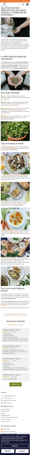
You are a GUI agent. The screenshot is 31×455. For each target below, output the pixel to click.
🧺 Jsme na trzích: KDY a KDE (8, 431)
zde (8, 442)
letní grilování (4, 304)
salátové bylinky (18, 203)
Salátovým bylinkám (17, 109)
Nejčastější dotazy (5, 409)
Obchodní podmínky (6, 415)
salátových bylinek (14, 232)
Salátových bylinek (7, 117)
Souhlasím (22, 451)
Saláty (3, 96)
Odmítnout (8, 451)
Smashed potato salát (7, 146)
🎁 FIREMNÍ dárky (5, 429)
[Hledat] (19, 4)
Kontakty (3, 413)
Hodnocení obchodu (15, 321)
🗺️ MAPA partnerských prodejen (9, 433)
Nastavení (15, 446)
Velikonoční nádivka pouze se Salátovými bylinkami (14, 175)
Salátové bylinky (13, 148)
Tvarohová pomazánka (8, 230)
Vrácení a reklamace (6, 419)
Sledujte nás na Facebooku (9, 400)
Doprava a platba (5, 411)
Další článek (22, 314)
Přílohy (4, 116)
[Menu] (27, 4)
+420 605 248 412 (7, 398)
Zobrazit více (15, 384)
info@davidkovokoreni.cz (9, 396)
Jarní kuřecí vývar (6, 202)
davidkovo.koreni (7, 403)
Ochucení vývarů (6, 102)
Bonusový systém (5, 421)
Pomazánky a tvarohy (7, 108)
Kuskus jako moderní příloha (9, 257)
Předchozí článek (10, 314)
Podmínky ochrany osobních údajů (9, 417)
